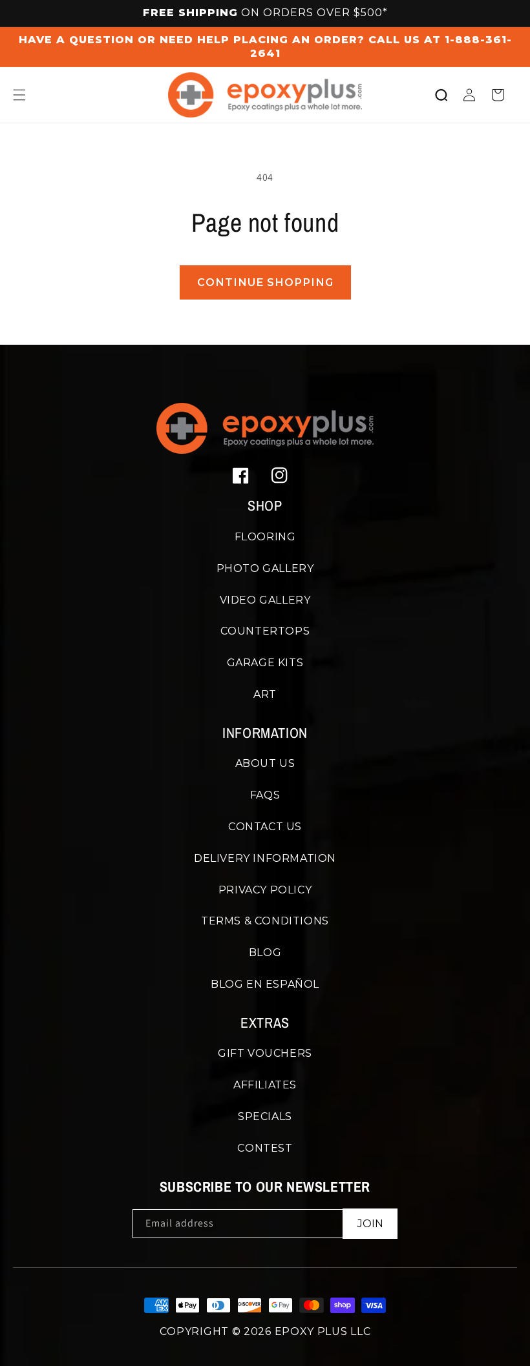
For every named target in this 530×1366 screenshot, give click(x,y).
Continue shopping (265, 282)
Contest (264, 1148)
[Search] (441, 95)
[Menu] (19, 95)
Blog (265, 952)
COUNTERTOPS (265, 631)
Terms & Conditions (265, 921)
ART (265, 694)
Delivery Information (265, 858)
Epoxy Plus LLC (323, 1331)
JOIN (370, 1224)
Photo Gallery (265, 568)
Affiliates (265, 1085)
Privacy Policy (265, 890)
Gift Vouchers (265, 1053)
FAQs (265, 795)
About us (265, 763)
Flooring (265, 537)
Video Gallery (265, 600)
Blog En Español (265, 984)
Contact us (265, 827)
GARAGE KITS (265, 663)
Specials (265, 1116)
